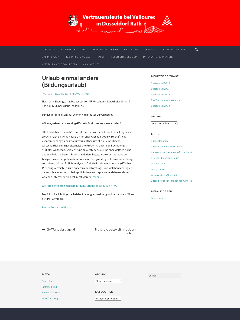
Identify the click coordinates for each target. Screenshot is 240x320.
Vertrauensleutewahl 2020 (59, 64)
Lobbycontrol (158, 169)
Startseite (48, 49)
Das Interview (51, 56)
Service (149, 49)
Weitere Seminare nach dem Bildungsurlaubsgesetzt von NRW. (79, 185)
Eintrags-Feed (49, 286)
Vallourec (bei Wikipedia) (164, 174)
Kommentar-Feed (51, 292)
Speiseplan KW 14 (160, 94)
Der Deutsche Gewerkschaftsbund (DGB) (172, 152)
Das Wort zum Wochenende (165, 100)
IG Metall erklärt (174, 49)
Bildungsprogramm (105, 49)
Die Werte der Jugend (60, 229)
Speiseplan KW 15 (160, 88)
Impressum (157, 198)
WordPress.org (50, 298)
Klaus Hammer (81, 93)
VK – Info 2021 (92, 64)
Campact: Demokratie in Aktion (167, 146)
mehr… (97, 177)
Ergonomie (131, 49)
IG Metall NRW (158, 163)
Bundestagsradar (160, 140)
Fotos (101, 56)
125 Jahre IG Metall (78, 56)
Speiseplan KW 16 (160, 83)
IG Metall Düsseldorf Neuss (165, 157)
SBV (84, 49)
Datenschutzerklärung (158, 56)
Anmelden (47, 281)
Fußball (67, 49)
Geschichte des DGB (124, 56)
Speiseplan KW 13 (160, 105)
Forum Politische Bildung (57, 207)
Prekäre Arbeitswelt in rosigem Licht (115, 231)
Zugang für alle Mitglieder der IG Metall (171, 180)
